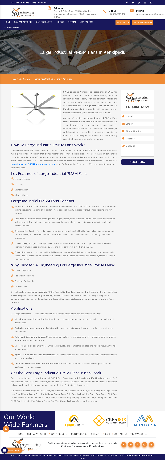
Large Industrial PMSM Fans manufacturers (33, 164)
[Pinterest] (138, 2)
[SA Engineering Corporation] (23, 12)
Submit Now (137, 162)
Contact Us (120, 434)
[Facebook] (126, 2)
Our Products (58, 434)
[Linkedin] (144, 2)
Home (13, 79)
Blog (107, 434)
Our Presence (25, 79)
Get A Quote (122, 22)
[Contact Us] (6, 430)
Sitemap (95, 434)
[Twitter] (132, 2)
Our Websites (139, 434)
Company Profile (37, 434)
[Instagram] (150, 2)
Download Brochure (141, 22)
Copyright (15, 455)
